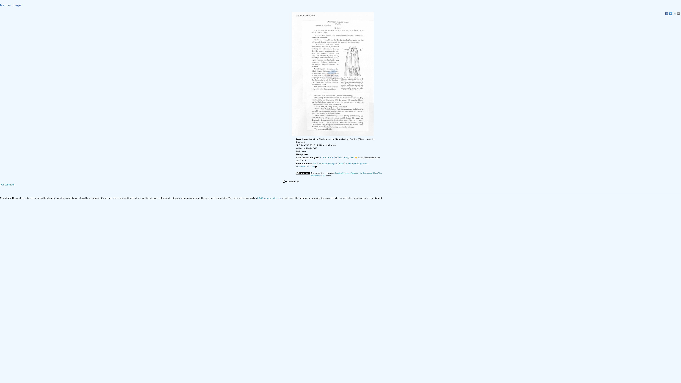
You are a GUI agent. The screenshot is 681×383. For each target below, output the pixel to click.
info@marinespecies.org (269, 198)
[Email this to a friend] (678, 13)
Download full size (305, 166)
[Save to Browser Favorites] (674, 13)
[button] (356, 158)
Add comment (7, 185)
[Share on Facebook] (666, 13)
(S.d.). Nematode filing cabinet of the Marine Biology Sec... (340, 163)
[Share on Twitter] (670, 13)
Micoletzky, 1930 (337, 157)
